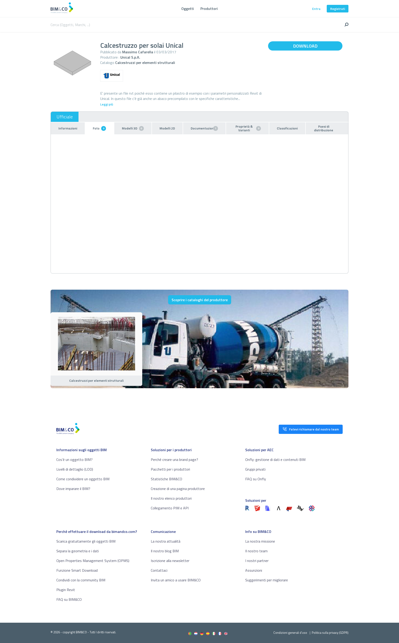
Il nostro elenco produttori (171, 498)
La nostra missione (260, 541)
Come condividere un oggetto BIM (82, 479)
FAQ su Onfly (255, 479)
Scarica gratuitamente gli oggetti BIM (85, 541)
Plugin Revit (65, 589)
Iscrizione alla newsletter (170, 560)
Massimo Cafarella (137, 52)
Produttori (209, 8)
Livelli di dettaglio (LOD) (74, 469)
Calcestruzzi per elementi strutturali (145, 62)
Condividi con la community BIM (80, 580)
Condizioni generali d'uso (290, 632)
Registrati (337, 8)
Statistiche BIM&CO (166, 479)
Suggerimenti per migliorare (266, 580)
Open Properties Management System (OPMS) (92, 560)
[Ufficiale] (65, 117)
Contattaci (159, 570)
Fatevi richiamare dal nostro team (314, 429)
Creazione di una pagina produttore (178, 488)
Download (305, 45)
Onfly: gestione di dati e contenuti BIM (275, 459)
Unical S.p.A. (130, 57)
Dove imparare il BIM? (73, 488)
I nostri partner (257, 560)
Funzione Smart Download (77, 570)
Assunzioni (253, 570)
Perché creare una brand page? (174, 459)
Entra (316, 8)
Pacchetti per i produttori (170, 469)
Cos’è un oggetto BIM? (74, 459)
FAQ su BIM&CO (69, 599)
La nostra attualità (165, 541)
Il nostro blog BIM (165, 551)
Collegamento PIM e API (170, 508)
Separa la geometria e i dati (77, 551)
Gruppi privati (255, 469)
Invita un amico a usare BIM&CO (176, 580)
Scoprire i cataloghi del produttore (200, 300)
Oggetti (187, 8)
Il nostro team (256, 551)
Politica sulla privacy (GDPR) (330, 632)
